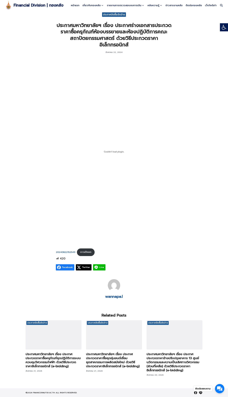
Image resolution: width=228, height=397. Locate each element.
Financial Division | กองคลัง (38, 5)
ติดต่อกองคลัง (194, 5)
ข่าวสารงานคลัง (174, 5)
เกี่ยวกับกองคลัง (92, 5)
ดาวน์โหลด (85, 252)
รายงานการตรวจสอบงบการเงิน (124, 5)
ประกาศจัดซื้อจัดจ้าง (114, 14)
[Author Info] (114, 291)
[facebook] (195, 393)
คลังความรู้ (153, 5)
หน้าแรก (75, 5)
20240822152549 (65, 252)
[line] (200, 393)
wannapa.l (114, 296)
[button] (224, 27)
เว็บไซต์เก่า (211, 5)
